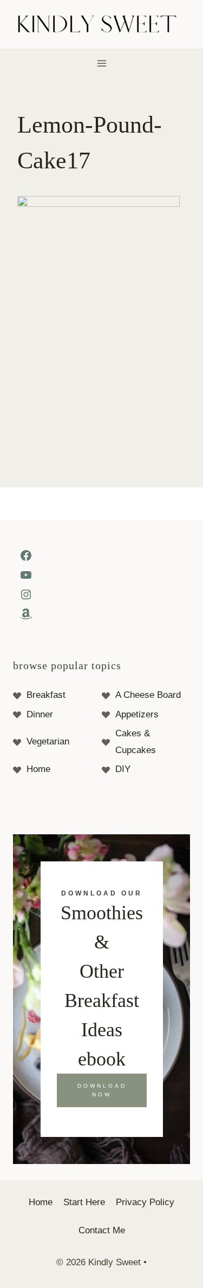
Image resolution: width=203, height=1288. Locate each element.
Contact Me (101, 1230)
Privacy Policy (145, 1202)
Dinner (40, 714)
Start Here (84, 1202)
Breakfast (46, 695)
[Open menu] (101, 63)
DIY (122, 769)
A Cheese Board (148, 695)
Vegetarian (48, 741)
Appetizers (137, 714)
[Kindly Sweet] (101, 24)
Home (38, 769)
